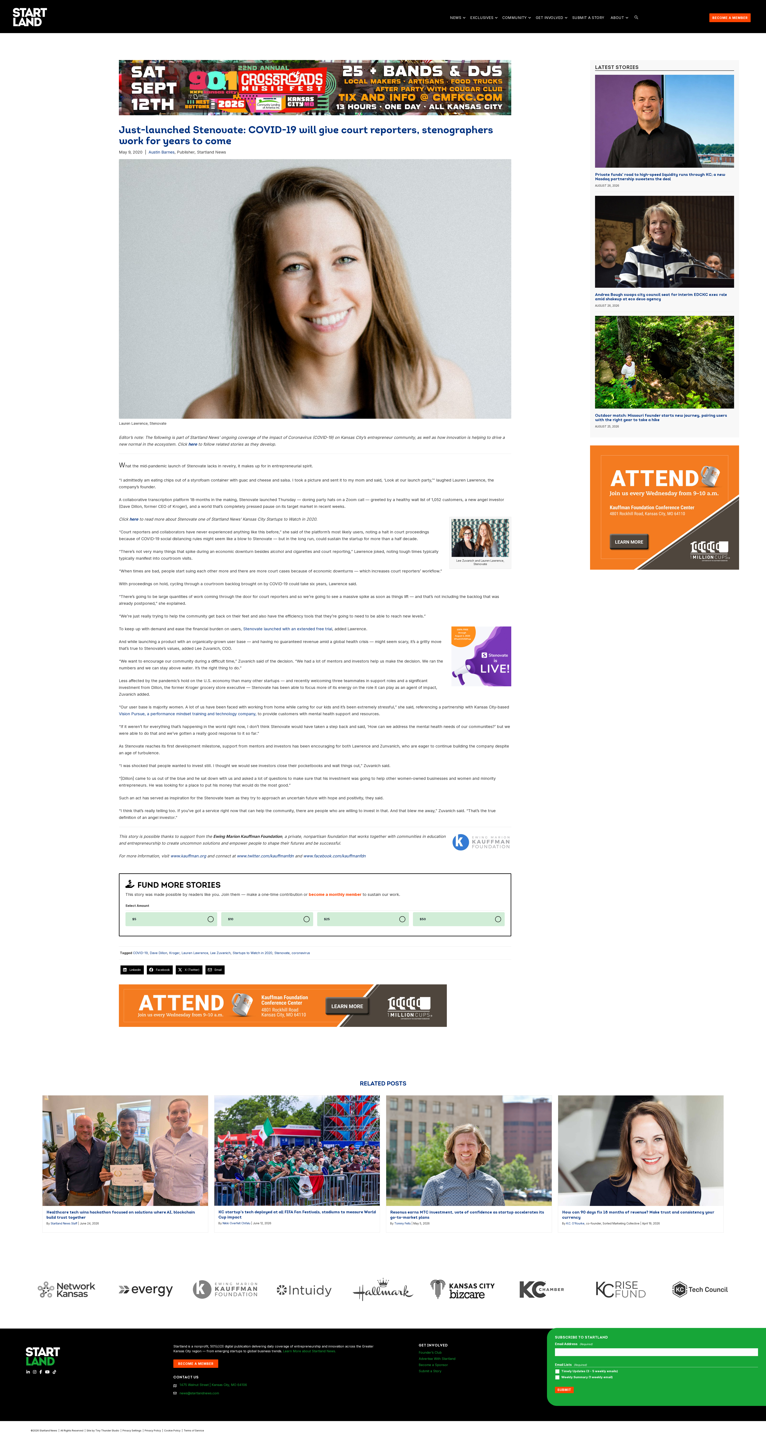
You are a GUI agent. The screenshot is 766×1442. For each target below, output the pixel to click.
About (617, 18)
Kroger (174, 953)
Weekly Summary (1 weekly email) (587, 1377)
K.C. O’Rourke (575, 1223)
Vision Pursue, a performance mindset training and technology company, (188, 713)
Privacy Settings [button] (131, 1430)
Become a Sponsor (433, 1365)
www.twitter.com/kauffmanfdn (265, 856)
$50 (423, 919)
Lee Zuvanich (220, 953)
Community (514, 18)
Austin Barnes (162, 152)
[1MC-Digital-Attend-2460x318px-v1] (283, 1005)
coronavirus (301, 953)
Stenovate (282, 953)
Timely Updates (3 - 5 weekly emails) (589, 1371)
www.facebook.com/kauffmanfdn (334, 856)
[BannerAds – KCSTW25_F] (315, 85)
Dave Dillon (158, 953)
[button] (464, 18)
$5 (134, 919)
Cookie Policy (172, 1430)
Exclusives (481, 18)
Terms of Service (194, 1430)
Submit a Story (588, 18)
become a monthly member (335, 894)
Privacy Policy (153, 1430)
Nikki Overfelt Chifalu (236, 1223)
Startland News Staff (64, 1223)
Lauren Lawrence (195, 953)
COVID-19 (140, 953)
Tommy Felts (402, 1223)
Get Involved (549, 18)
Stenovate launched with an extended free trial (287, 628)
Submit (564, 1390)
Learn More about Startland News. (309, 1351)
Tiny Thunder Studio (107, 1430)
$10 (230, 919)
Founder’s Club (430, 1352)
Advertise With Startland (437, 1359)
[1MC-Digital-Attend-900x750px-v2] (664, 448)
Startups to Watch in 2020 (252, 953)
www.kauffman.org (188, 856)
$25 (327, 919)
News (455, 18)
